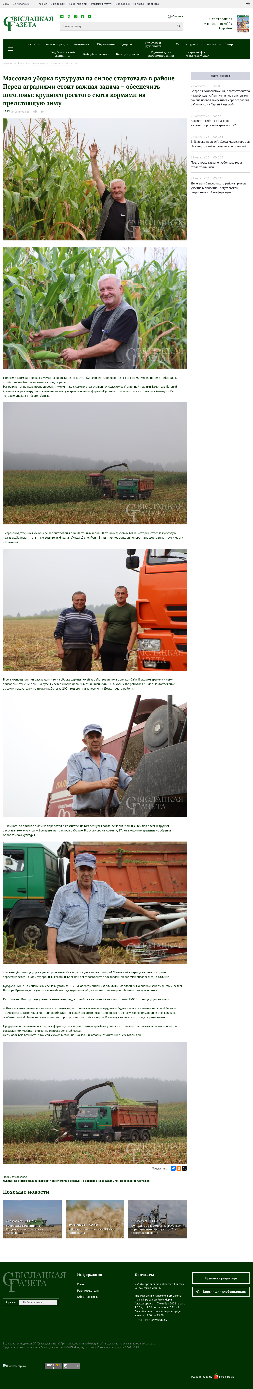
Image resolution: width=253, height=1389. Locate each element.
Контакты (138, 4)
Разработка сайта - (202, 1376)
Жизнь (211, 44)
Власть (30, 44)
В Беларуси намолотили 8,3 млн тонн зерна (92, 1230)
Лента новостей (220, 75)
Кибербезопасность (97, 54)
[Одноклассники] (179, 1168)
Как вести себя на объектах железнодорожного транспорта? (213, 123)
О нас (81, 1284)
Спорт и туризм (187, 44)
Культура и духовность (153, 44)
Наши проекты (78, 4)
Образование (106, 44)
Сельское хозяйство (61, 63)
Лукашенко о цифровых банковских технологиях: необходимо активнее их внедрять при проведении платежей (76, 1180)
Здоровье (127, 44)
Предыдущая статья (15, 1177)
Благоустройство (128, 54)
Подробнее (225, 28)
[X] (184, 1168)
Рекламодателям (88, 1290)
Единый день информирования (161, 53)
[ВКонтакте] (173, 1168)
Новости (22, 63)
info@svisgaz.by (156, 1320)
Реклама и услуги (101, 4)
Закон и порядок (56, 44)
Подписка (153, 4)
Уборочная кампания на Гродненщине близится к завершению (24, 1229)
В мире (229, 44)
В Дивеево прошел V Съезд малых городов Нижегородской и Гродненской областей (220, 144)
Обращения (122, 4)
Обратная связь (87, 1297)
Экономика (81, 44)
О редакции (57, 4)
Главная (42, 4)
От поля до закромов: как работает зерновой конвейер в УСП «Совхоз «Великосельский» (156, 1229)
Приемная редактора (221, 1278)
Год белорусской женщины (62, 53)
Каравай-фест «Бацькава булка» (197, 53)
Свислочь (177, 16)
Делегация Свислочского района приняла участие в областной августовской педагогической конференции (218, 187)
